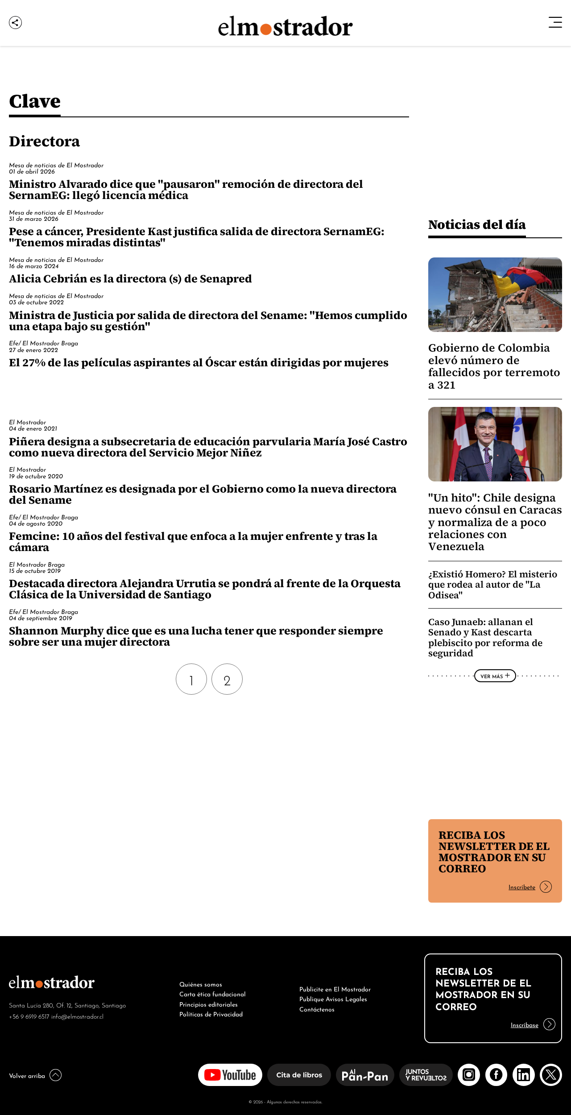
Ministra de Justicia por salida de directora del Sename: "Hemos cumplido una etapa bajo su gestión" (208, 320)
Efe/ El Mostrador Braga (43, 342)
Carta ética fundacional (212, 993)
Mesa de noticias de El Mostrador (56, 164)
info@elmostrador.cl (77, 1015)
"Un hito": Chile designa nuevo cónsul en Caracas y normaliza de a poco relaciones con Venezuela (495, 522)
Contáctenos (317, 1008)
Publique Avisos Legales (333, 998)
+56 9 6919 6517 (29, 1015)
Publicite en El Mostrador (335, 988)
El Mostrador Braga (37, 563)
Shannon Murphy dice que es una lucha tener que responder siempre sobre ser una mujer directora (196, 636)
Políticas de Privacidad (211, 1013)
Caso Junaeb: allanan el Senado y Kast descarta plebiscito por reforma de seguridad (485, 637)
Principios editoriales (208, 1003)
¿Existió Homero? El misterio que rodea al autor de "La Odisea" (492, 584)
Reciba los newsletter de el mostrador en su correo (494, 851)
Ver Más (491, 676)
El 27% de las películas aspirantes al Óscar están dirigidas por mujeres (199, 362)
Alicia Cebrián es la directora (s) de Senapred (130, 278)
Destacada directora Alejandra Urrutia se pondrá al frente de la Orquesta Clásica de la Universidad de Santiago (205, 589)
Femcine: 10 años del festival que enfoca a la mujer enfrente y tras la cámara (193, 541)
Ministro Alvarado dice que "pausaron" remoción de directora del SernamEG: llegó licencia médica (186, 189)
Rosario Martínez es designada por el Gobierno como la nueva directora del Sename (203, 494)
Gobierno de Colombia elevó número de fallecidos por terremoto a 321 (494, 366)
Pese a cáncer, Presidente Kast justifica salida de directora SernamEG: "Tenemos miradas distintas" (197, 237)
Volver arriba (27, 1074)
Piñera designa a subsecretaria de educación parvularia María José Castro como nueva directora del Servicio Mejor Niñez (208, 447)
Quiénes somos (200, 983)
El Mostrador (27, 421)
